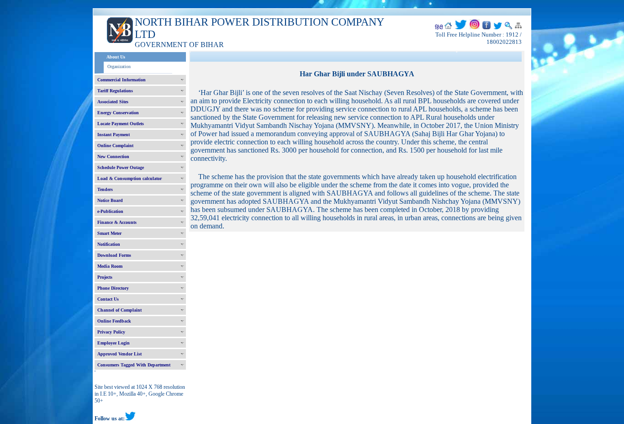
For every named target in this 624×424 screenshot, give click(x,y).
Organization (119, 66)
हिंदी (439, 27)
